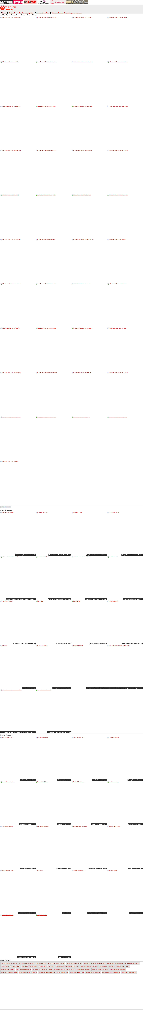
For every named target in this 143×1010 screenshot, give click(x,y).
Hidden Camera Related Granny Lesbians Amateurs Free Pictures (114, 966)
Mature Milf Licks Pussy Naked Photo (47, 972)
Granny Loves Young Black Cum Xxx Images (64, 969)
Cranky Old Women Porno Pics (132, 963)
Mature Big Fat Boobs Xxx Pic (7, 969)
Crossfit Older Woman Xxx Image (29, 966)
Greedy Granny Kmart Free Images (117, 969)
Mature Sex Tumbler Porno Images (100, 969)
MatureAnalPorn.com (6, 507)
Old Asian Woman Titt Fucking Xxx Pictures (10, 966)
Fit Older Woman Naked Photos (77, 972)
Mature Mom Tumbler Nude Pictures (9, 972)
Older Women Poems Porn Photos (26, 963)
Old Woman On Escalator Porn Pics (9, 963)
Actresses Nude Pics (42, 13)
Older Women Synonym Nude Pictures (111, 972)
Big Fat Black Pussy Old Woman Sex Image (42, 969)
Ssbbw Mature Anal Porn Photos (83, 969)
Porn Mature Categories (26, 13)
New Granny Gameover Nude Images (89, 966)
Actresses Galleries (57, 13)
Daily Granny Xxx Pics (41, 963)
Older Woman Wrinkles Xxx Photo (74, 963)
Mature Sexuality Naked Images (23, 969)
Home (4, 13)
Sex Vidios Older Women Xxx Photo (115, 963)
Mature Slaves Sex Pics (62, 972)
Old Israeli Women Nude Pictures (46, 966)
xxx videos (79, 13)
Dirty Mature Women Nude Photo (93, 972)
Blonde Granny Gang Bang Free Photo (28, 972)
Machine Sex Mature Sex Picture (129, 972)
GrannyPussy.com (69, 13)
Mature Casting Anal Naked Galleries (56, 963)
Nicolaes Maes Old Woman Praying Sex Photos (94, 963)
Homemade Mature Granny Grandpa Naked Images (67, 966)
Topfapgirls (12, 13)
